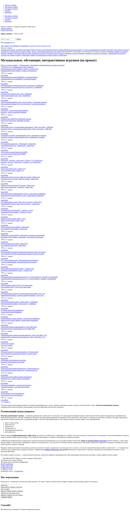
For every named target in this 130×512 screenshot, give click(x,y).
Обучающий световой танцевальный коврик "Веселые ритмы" (22, 254)
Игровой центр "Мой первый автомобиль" (16, 379)
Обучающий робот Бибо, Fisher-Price (13, 245)
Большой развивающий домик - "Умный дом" (17, 270)
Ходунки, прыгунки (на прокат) (118, 50)
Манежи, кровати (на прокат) (89, 53)
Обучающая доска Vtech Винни (12, 395)
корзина (7, 42)
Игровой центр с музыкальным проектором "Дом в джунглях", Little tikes (26, 129)
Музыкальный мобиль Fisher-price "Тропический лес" (19, 370)
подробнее (4, 75)
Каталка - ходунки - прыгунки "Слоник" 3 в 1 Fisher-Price (21, 162)
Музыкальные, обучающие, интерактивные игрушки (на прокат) (42, 65)
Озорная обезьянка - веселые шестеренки (15, 387)
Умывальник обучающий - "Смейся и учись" (16, 212)
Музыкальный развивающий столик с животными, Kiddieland (22, 195)
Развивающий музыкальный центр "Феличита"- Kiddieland (21, 87)
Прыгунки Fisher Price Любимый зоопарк (15, 121)
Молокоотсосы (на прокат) (73, 50)
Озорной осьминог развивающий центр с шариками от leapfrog (23, 137)
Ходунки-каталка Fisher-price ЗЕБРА (13, 154)
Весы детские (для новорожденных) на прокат (47, 50)
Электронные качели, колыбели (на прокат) (16, 50)
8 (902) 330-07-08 (7, 30)
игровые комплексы (51, 449)
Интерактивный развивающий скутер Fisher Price (18, 329)
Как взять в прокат (11, 7)
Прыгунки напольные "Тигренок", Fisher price (17, 187)
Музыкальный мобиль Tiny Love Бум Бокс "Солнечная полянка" (23, 104)
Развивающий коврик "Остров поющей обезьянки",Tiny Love (22, 295)
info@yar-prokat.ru (7, 464)
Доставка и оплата (11, 9)
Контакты (8, 12)
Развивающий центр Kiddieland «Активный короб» (18, 79)
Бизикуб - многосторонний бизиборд (14, 112)
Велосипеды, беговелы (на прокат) (35, 53)
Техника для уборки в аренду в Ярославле (15, 55)
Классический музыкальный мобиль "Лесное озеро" (19, 354)
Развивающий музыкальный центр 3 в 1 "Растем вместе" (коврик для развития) (28, 279)
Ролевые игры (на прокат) (56, 53)
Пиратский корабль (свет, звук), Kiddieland (15, 96)
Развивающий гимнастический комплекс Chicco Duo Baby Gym (23, 337)
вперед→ (7, 402)
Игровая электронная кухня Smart (12, 362)
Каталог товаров (10, 5)
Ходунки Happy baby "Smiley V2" (12, 170)
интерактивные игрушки (97, 441)
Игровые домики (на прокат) (118, 51)
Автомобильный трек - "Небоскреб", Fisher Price (17, 145)
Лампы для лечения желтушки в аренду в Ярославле (48, 55)
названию (30, 67)
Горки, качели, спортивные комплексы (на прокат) (44, 51)
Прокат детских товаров (9, 65)
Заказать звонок (6, 28)
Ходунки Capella (6, 345)
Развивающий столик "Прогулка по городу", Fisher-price (20, 204)
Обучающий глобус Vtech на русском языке (16, 287)
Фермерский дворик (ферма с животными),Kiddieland (19, 320)
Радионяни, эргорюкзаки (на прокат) (112, 53)
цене (24, 67)
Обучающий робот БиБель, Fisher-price (14, 229)
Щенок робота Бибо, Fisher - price (12, 220)
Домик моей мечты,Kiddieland (11, 312)
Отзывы (7, 10)
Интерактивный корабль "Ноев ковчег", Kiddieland (18, 304)
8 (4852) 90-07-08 (7, 467)
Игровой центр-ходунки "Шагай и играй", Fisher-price (19, 179)
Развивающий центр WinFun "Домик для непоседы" (19, 71)
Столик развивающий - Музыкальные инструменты (19, 262)
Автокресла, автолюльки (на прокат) (13, 51)
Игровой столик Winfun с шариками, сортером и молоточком (22, 237)
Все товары (5, 46)
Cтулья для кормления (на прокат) (95, 50)
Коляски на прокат (72, 53)
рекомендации (18, 67)
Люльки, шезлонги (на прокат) (11, 53)
